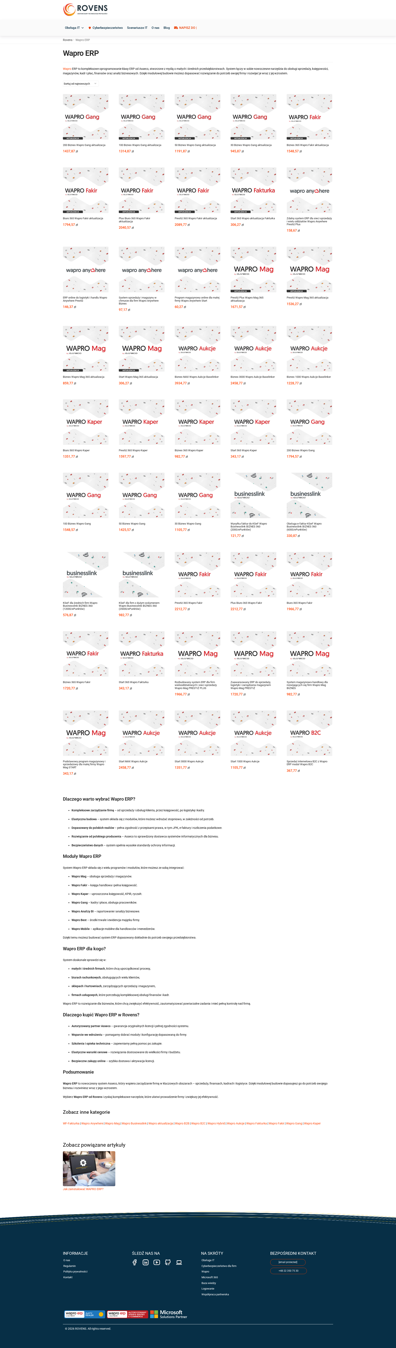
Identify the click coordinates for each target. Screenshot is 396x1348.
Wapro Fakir (276, 1123)
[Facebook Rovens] (134, 1260)
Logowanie (208, 1288)
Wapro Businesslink (134, 1123)
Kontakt (67, 1277)
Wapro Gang (294, 1123)
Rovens (67, 40)
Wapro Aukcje (235, 1123)
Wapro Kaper (312, 1123)
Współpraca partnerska (215, 1294)
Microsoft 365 (210, 1277)
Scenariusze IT (137, 28)
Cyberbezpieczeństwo (108, 28)
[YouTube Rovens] (156, 1260)
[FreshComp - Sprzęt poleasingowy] (179, 1260)
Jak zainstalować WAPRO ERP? (83, 1189)
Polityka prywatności (75, 1271)
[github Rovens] (167, 1260)
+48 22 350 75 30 (288, 1270)
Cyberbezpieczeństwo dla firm (219, 1266)
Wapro (67, 68)
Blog (167, 28)
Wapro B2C (198, 1123)
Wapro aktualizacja (160, 1123)
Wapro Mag (112, 1123)
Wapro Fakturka (256, 1123)
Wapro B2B (182, 1123)
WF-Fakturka (71, 1123)
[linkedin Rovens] (145, 1260)
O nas (155, 28)
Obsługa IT (72, 28)
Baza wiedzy (209, 1283)
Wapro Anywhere (92, 1123)
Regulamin (69, 1266)
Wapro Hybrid (216, 1123)
